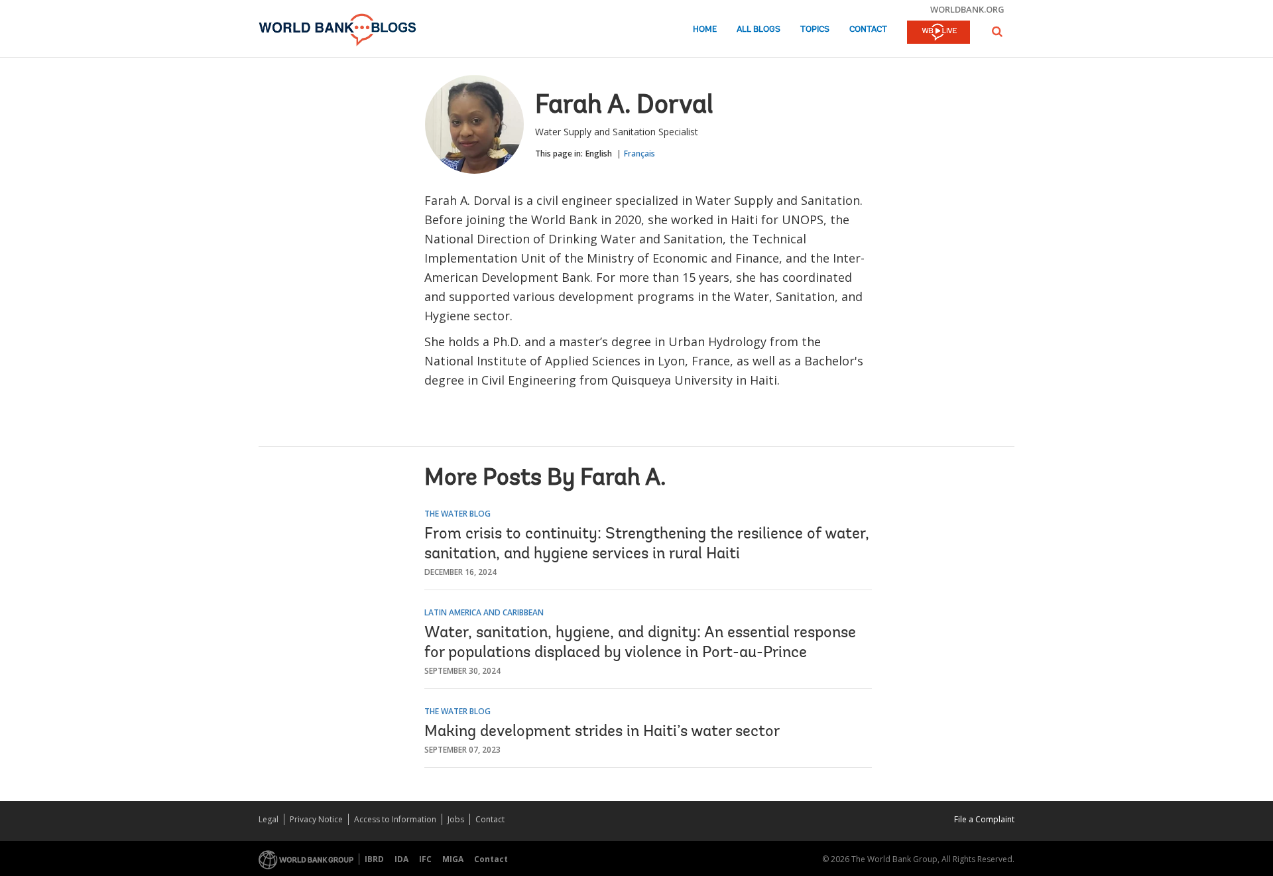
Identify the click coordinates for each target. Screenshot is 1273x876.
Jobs (456, 819)
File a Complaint (984, 819)
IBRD (374, 859)
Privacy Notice (316, 819)
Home (705, 29)
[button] (997, 31)
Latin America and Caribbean (484, 612)
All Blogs (758, 29)
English (598, 153)
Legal (268, 819)
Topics (814, 29)
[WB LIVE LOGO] (938, 33)
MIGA (452, 859)
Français (639, 153)
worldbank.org (967, 9)
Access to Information (395, 819)
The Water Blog (457, 513)
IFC (425, 859)
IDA (401, 859)
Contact (868, 29)
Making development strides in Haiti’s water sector (602, 732)
